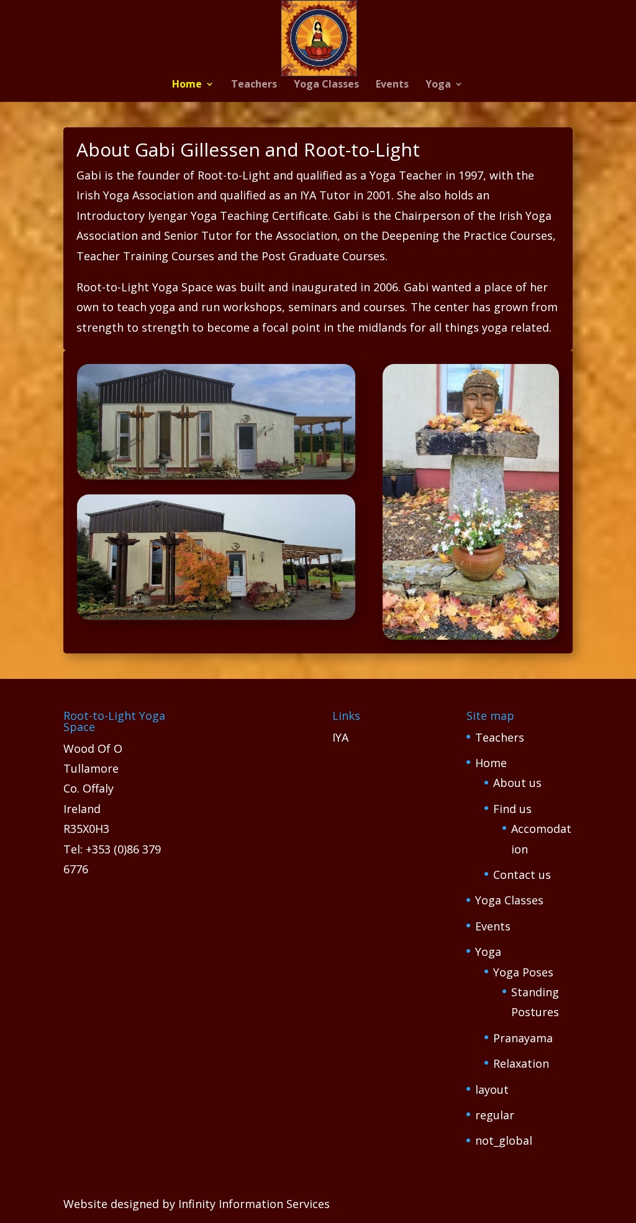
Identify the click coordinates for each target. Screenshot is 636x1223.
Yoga (438, 85)
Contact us (522, 874)
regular (494, 1114)
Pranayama (523, 1037)
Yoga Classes (326, 85)
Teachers (254, 85)
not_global (503, 1140)
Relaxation (521, 1063)
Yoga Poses (523, 972)
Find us (512, 808)
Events (392, 85)
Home (187, 85)
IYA (340, 737)
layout (492, 1089)
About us (517, 782)
